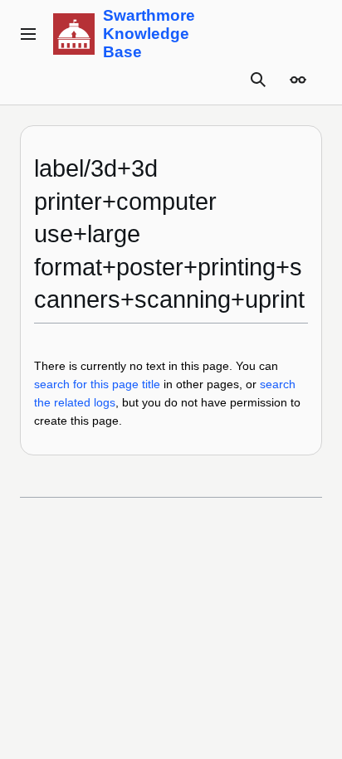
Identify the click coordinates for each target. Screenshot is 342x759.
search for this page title (97, 384)
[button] (28, 34)
